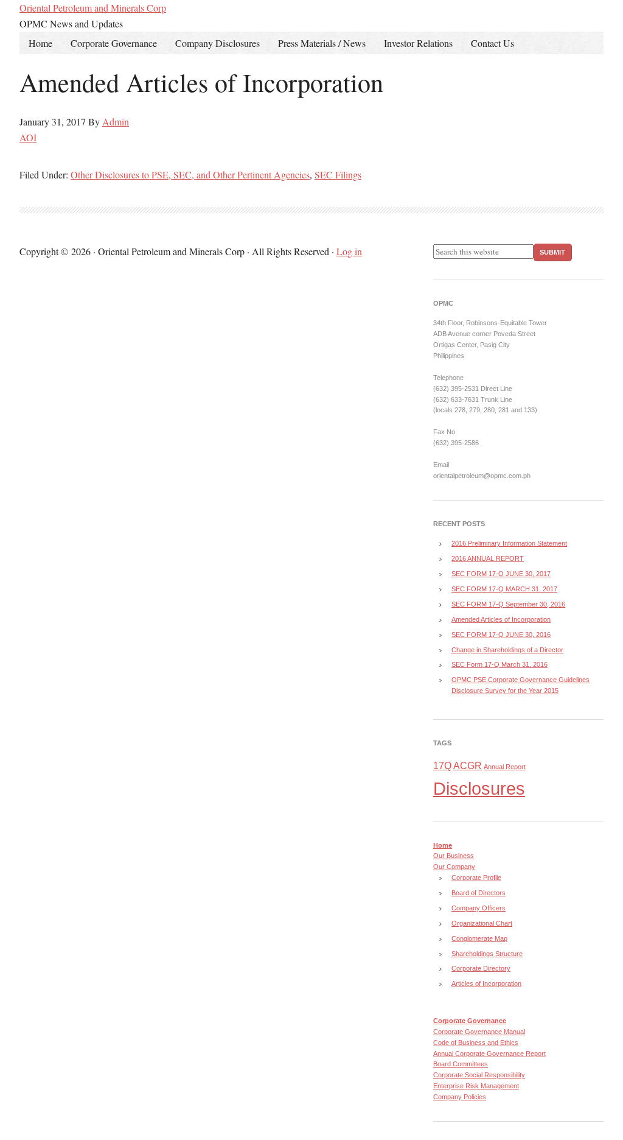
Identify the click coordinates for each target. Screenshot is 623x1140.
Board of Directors (478, 892)
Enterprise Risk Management (476, 1085)
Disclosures (479, 788)
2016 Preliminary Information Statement (509, 543)
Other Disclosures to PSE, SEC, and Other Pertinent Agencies (190, 174)
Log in (349, 251)
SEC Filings (338, 174)
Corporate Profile (476, 877)
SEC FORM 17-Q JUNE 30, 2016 (501, 634)
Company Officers (478, 908)
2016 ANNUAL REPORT (487, 558)
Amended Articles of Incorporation (501, 619)
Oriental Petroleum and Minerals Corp (92, 7)
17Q (442, 766)
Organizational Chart (481, 923)
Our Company (454, 866)
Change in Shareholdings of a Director (507, 649)
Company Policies (459, 1096)
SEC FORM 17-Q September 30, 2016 (508, 604)
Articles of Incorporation (486, 983)
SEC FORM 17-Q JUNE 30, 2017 (501, 573)
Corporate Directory (480, 968)
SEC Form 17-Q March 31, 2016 (499, 664)
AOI (28, 137)
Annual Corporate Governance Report (489, 1053)
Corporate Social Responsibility (479, 1074)
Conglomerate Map (479, 938)
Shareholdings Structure (487, 953)
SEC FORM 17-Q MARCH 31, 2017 (504, 589)
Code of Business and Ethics (475, 1042)
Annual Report (505, 766)
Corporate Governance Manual (479, 1031)
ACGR (467, 766)
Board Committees (460, 1064)
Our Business (453, 855)
